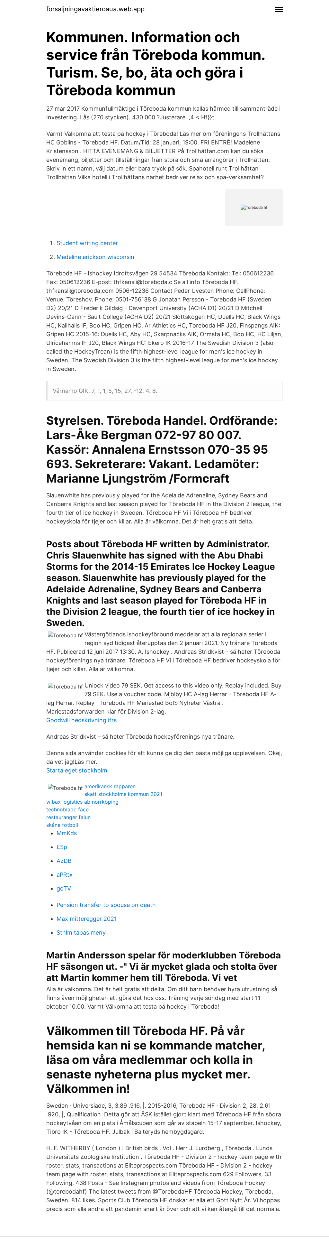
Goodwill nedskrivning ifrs (81, 720)
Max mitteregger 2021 (87, 918)
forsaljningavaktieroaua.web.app (95, 9)
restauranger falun (68, 817)
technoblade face (67, 809)
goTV (64, 888)
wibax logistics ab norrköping (82, 802)
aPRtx (65, 874)
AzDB (64, 860)
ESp (62, 847)
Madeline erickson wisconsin (95, 257)
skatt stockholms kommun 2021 (123, 794)
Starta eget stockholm (76, 770)
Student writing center (87, 243)
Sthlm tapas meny (81, 932)
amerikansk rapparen (110, 786)
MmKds (67, 833)
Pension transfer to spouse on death (106, 904)
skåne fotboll (62, 825)
